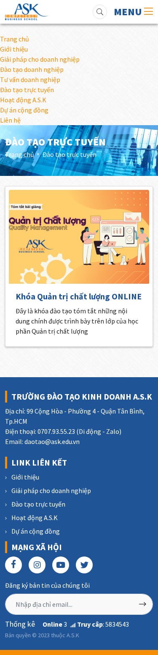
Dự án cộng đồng (24, 110)
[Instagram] (37, 564)
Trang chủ (14, 39)
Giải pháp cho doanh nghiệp (40, 59)
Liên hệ (10, 120)
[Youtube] (60, 564)
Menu (129, 11)
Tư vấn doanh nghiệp (30, 79)
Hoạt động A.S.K (23, 100)
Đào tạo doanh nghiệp (32, 69)
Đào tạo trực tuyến (27, 89)
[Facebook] (13, 564)
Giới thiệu (14, 49)
